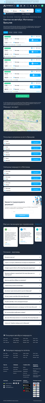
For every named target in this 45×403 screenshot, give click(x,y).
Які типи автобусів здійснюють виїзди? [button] (15, 312)
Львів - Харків (35, 342)
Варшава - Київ (16, 342)
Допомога (5, 371)
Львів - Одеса (35, 353)
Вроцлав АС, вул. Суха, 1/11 (24, 42)
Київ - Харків (5, 357)
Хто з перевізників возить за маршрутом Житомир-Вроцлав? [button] (21, 307)
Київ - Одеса (15, 353)
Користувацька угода (37, 368)
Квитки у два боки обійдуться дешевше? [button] (15, 280)
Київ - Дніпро (15, 355)
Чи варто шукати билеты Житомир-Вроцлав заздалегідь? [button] (20, 268)
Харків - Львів (35, 340)
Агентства (25, 373)
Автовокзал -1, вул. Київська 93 (25, 38)
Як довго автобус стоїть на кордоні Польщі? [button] (16, 301)
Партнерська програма (17, 371)
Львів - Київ (25, 357)
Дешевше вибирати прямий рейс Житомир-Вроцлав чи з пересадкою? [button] (20, 274)
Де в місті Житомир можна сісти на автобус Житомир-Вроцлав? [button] (22, 317)
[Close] (40, 1)
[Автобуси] (17, 6)
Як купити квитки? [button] (10, 257)
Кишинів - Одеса (26, 340)
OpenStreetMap (35, 130)
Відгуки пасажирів (26, 375)
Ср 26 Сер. (15, 32)
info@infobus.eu (8, 385)
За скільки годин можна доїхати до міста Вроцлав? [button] (18, 290)
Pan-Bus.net (8, 56)
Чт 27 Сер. (20, 32)
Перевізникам (15, 367)
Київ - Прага (5, 340)
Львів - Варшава (16, 340)
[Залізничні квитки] (21, 6)
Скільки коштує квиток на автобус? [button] (14, 285)
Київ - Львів (5, 353)
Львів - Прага (35, 338)
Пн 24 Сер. (6, 32)
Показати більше (23, 96)
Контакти (5, 380)
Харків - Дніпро (26, 353)
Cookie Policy (35, 373)
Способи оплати (26, 377)
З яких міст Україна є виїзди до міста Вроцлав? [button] (17, 323)
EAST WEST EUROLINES (11, 44)
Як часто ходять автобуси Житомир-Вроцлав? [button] (17, 296)
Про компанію (5, 369)
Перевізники (25, 371)
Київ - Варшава (16, 338)
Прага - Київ (5, 338)
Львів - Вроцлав (6, 342)
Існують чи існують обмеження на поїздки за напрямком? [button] (20, 262)
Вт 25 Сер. (10, 32)
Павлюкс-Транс (9, 91)
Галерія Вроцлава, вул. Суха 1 (24, 77)
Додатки (14, 373)
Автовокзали (25, 369)
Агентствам (15, 369)
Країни (24, 367)
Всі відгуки (37, 224)
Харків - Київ (15, 357)
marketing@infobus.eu (9, 387)
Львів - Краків (25, 338)
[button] (28, 6)
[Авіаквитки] (24, 6)
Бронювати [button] (36, 142)
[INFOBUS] (8, 6)
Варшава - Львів (26, 342)
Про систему (5, 367)
